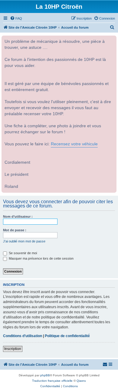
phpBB (45, 375)
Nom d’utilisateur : (18, 216)
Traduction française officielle (52, 380)
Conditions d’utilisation (22, 336)
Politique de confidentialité (67, 336)
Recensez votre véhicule (74, 144)
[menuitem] (16, 18)
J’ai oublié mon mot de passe (24, 241)
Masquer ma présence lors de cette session (41, 258)
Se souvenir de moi (22, 253)
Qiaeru (81, 380)
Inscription (12, 349)
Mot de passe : (14, 230)
